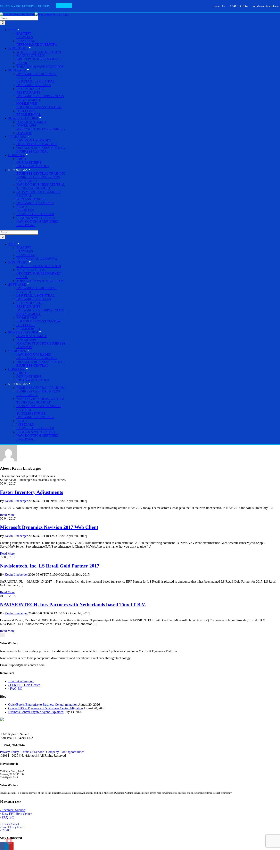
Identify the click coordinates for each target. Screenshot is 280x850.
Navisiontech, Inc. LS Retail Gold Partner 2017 (49, 566)
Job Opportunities (72, 752)
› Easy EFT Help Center (24, 685)
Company (52, 752)
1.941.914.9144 (239, 6)
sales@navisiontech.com (266, 6)
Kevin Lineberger (16, 501)
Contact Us (219, 6)
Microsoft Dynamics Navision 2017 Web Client (49, 527)
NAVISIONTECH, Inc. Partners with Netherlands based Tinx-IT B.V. (73, 604)
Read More (7, 515)
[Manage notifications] (9, 841)
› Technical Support (21, 681)
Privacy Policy (9, 752)
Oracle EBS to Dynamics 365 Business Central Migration (45, 708)
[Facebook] (2, 846)
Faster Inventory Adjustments (31, 492)
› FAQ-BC (15, 688)
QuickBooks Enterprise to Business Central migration (42, 704)
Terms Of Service (32, 752)
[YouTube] (11, 846)
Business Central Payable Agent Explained (36, 712)
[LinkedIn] (7, 846)
